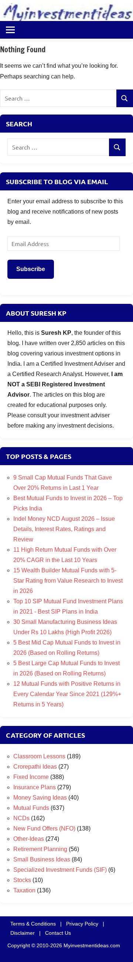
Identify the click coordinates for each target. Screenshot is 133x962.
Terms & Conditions (33, 924)
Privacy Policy (82, 924)
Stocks (22, 880)
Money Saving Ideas (40, 797)
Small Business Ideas (41, 859)
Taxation (24, 890)
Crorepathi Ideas (35, 766)
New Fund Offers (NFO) (44, 828)
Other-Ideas (28, 839)
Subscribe (30, 269)
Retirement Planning (40, 849)
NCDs (21, 818)
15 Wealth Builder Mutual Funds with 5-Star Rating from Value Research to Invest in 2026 (68, 580)
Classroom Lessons (39, 756)
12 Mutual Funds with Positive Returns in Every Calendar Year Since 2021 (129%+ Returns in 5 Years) (67, 694)
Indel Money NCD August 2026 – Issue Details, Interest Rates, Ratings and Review (64, 529)
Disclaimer (22, 933)
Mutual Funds (31, 808)
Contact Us (58, 933)
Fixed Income (31, 777)
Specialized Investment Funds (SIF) (60, 870)
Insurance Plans (34, 787)
